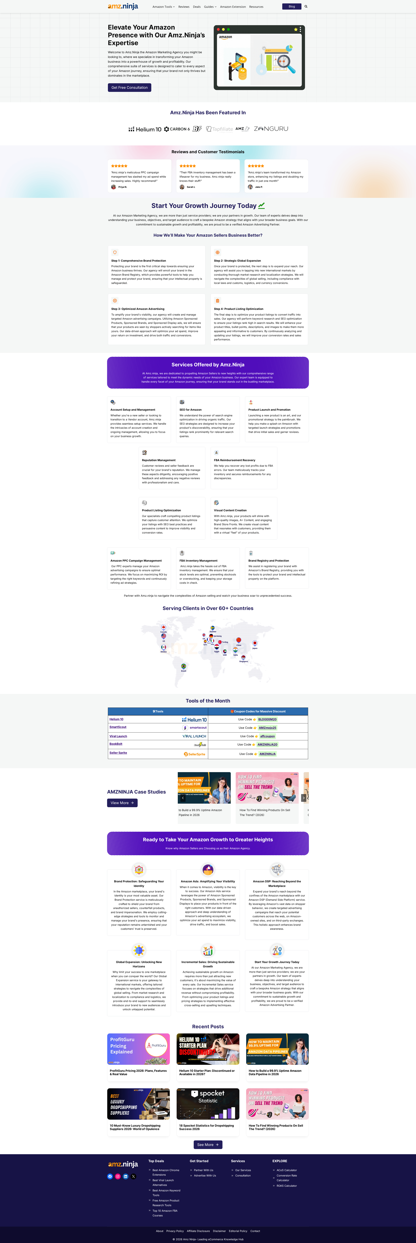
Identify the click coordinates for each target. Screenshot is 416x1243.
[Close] (253, 593)
